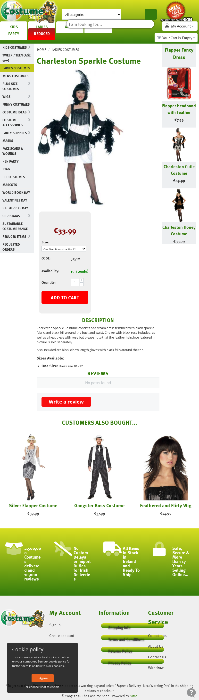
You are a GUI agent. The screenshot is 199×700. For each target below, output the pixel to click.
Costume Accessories (12, 122)
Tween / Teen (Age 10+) (16, 58)
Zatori (134, 695)
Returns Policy (120, 650)
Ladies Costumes (16, 68)
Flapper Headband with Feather (179, 108)
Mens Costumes (15, 75)
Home (41, 49)
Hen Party (10, 161)
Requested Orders (11, 247)
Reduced (42, 34)
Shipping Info (119, 626)
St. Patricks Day (15, 208)
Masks (7, 140)
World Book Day (16, 192)
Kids (13, 27)
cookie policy (57, 661)
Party (13, 34)
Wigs (6, 96)
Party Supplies (14, 132)
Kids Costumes (14, 47)
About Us (155, 646)
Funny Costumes (16, 104)
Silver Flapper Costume (33, 505)
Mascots (9, 184)
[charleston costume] (80, 138)
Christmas (11, 215)
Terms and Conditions (126, 638)
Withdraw (156, 668)
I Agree (43, 678)
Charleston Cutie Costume (179, 169)
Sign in (55, 625)
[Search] (151, 14)
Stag (6, 169)
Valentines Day (14, 200)
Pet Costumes (13, 176)
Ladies (42, 27)
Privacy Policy (119, 662)
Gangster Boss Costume (99, 505)
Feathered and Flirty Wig (165, 505)
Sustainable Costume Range (15, 226)
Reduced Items (14, 236)
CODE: (45, 258)
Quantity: (48, 282)
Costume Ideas (14, 112)
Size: (45, 242)
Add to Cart (65, 297)
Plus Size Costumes (10, 86)
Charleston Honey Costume (179, 230)
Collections (157, 635)
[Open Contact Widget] (191, 693)
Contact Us (157, 657)
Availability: (50, 270)
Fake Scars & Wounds (12, 151)
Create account (61, 635)
